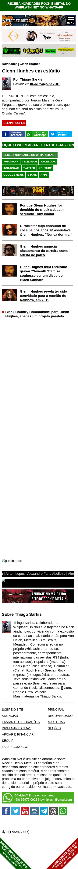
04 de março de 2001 (45, 84)
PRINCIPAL (56, 709)
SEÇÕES (54, 728)
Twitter (29, 168)
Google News (13, 174)
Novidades (9, 64)
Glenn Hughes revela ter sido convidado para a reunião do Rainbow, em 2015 (43, 296)
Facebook (48, 161)
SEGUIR (8, 740)
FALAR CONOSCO (15, 747)
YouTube (45, 168)
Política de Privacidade (54, 787)
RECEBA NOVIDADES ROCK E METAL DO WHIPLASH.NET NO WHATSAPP (39, 5)
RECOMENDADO (60, 715)
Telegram (29, 161)
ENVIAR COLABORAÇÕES (21, 722)
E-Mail (32, 174)
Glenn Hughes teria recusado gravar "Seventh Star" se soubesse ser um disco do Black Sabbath (43, 273)
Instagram (11, 168)
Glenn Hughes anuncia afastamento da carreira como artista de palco (44, 251)
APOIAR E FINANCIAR (18, 734)
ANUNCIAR (10, 715)
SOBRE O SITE (12, 709)
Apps (44, 174)
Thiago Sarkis (31, 79)
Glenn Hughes (30, 64)
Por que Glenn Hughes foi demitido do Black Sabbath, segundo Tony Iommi (42, 210)
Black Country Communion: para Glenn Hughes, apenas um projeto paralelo (37, 314)
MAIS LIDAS (56, 722)
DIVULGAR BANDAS (16, 728)
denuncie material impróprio (23, 783)
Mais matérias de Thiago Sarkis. (37, 696)
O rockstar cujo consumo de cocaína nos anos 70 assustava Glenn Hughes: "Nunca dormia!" (46, 230)
